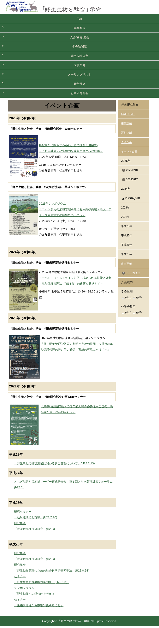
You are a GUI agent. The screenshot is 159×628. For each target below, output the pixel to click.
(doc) (128, 297)
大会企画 (126, 142)
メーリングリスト (79, 74)
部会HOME (128, 114)
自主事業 (126, 263)
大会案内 (79, 65)
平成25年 (126, 254)
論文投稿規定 (79, 56)
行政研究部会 (79, 93)
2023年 (125, 207)
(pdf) (139, 297)
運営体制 (126, 132)
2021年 (125, 217)
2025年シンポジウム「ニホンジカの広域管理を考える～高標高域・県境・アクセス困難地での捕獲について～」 (75, 209)
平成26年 (126, 244)
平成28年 (126, 226)
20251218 (132, 170)
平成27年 (126, 235)
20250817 (132, 179)
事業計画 (126, 123)
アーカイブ (133, 273)
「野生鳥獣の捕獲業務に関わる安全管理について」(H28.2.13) (54, 463)
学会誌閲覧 (79, 46)
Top (79, 18)
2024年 (129, 198)
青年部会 (79, 83)
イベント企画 (129, 151)
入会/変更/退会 (79, 37)
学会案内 (79, 28)
